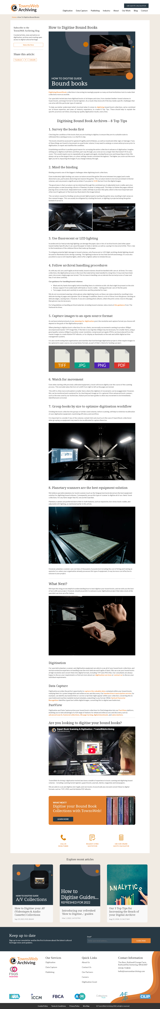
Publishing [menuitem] (95, 10)
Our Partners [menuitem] (87, 972)
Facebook (18, 60)
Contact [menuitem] (144, 10)
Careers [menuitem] (85, 977)
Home (14, 17)
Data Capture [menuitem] (82, 10)
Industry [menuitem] (106, 10)
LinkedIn (32, 60)
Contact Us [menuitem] (86, 967)
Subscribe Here (28, 45)
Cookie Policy (43, 1006)
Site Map (86, 1006)
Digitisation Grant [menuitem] (89, 982)
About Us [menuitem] (86, 962)
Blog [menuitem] (136, 10)
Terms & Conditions (58, 1006)
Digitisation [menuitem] (68, 10)
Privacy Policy (74, 1006)
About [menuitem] (116, 10)
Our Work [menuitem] (126, 10)
